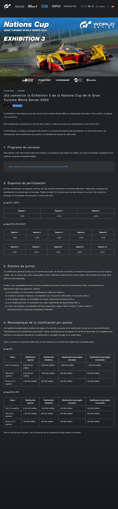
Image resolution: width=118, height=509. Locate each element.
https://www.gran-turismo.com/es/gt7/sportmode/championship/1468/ (38, 166)
